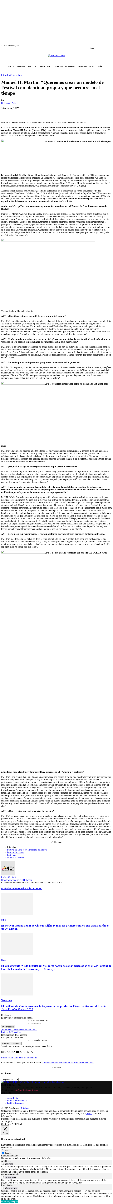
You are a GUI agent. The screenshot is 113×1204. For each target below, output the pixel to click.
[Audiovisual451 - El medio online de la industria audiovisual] (56, 57)
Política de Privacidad (11, 1032)
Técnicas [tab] (5, 1150)
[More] (70, 113)
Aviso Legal (12, 1098)
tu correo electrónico (37, 1040)
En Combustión (14, 75)
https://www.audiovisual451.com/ (16, 880)
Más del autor (34, 888)
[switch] (3, 1164)
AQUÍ (89, 1113)
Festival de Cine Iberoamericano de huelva (27, 849)
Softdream (25, 1108)
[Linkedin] (98, 44)
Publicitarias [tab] (7, 1185)
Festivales (11, 855)
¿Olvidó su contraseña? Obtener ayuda (19, 1029)
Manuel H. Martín (15, 857)
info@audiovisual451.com (26, 1090)
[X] (16, 113)
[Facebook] (91, 44)
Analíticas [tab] (5, 1161)
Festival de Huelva (15, 852)
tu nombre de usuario (38, 1020)
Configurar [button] (6, 1124)
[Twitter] (101, 44)
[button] (109, 66)
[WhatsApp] (27, 113)
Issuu (92, 48)
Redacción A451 (9, 103)
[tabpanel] (56, 1158)
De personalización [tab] (10, 1174)
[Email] (48, 113)
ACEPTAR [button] (17, 1124)
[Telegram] (59, 113)
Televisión (6, 1000)
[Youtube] (105, 44)
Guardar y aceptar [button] (9, 1201)
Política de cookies (15, 1103)
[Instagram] (94, 44)
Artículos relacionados (13, 888)
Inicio (3, 75)
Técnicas (9, 1153)
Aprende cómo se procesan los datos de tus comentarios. (68, 1062)
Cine (3, 919)
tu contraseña (34, 1023)
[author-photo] (8, 874)
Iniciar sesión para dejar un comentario (19, 1057)
